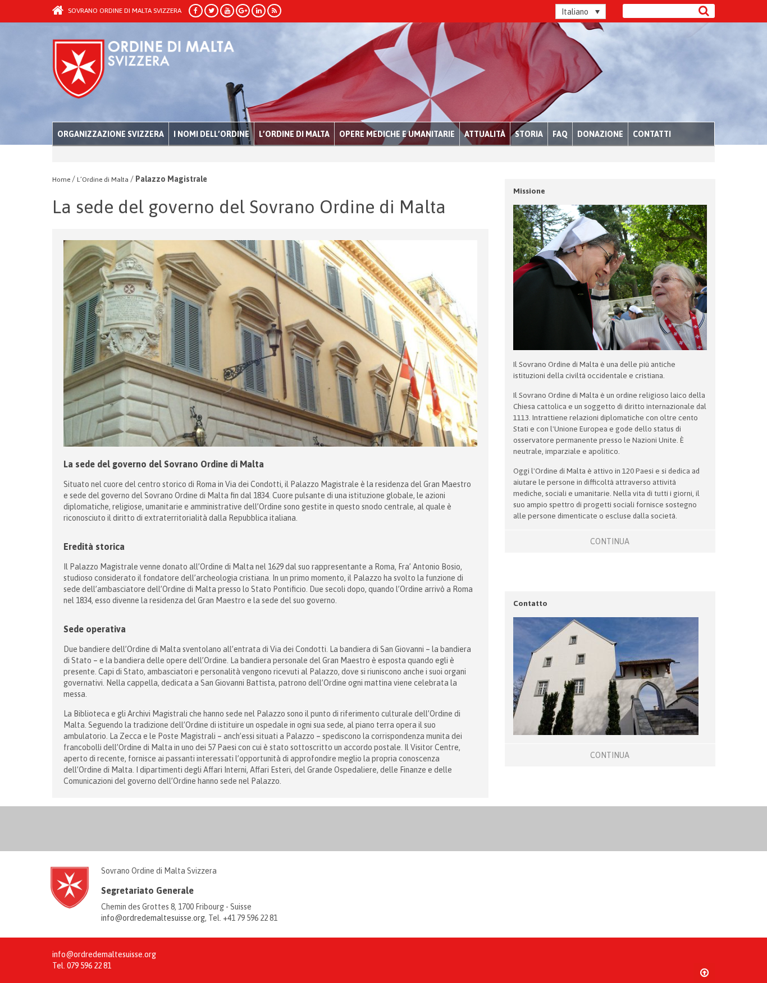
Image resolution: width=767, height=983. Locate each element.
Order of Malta (157, 73)
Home (61, 179)
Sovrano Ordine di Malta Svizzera (123, 11)
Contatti (652, 134)
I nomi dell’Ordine (211, 134)
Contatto (530, 603)
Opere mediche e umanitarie (397, 134)
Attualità (484, 134)
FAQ (560, 134)
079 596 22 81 (89, 965)
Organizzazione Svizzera (110, 134)
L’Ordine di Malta (294, 134)
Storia (529, 134)
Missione (529, 190)
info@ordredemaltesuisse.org (153, 917)
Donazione (600, 134)
